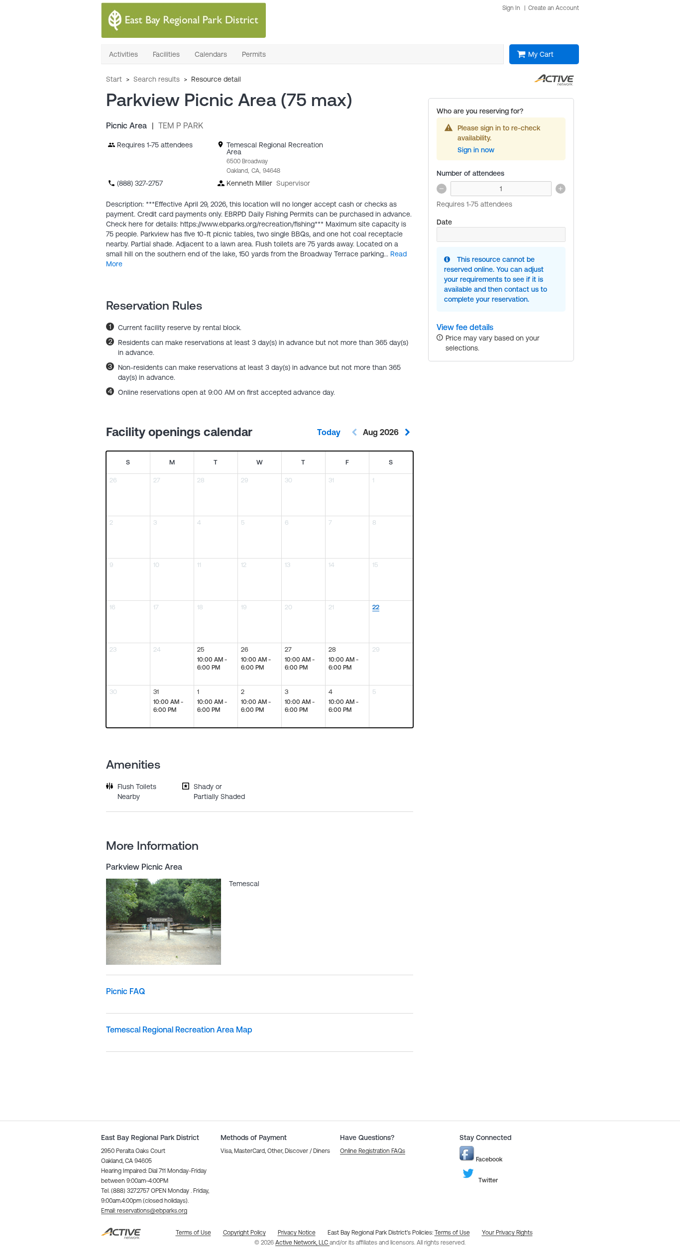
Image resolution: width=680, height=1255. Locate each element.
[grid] (259, 589)
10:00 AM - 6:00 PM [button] (212, 663)
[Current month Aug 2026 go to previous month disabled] (354, 432)
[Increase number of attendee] (561, 189)
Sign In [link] (511, 7)
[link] (465, 327)
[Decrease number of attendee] (442, 189)
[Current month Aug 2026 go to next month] (407, 432)
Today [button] (328, 432)
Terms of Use (452, 1232)
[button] (144, 1210)
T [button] (216, 462)
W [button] (259, 462)
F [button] (347, 462)
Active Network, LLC (302, 1242)
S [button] (128, 462)
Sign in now (475, 150)
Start (114, 79)
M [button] (172, 462)
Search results (156, 79)
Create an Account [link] (553, 7)
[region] (391, 622)
